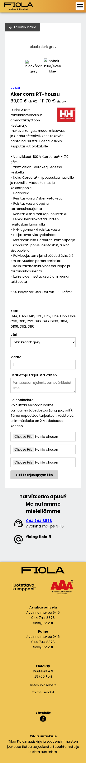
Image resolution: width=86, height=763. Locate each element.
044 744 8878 (39, 520)
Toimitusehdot (43, 692)
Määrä (16, 357)
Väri (13, 334)
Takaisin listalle (25, 27)
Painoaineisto (22, 400)
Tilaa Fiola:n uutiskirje (25, 741)
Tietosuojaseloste (43, 685)
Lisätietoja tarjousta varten (33, 375)
